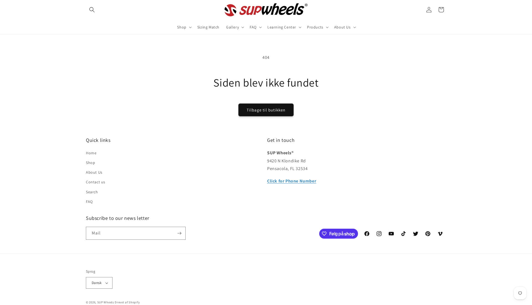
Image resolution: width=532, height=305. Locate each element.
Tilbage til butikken (266, 110)
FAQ (89, 201)
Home (91, 152)
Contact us (95, 181)
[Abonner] (179, 233)
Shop (90, 162)
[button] (92, 10)
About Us (94, 172)
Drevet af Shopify (127, 302)
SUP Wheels (105, 302)
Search (92, 191)
